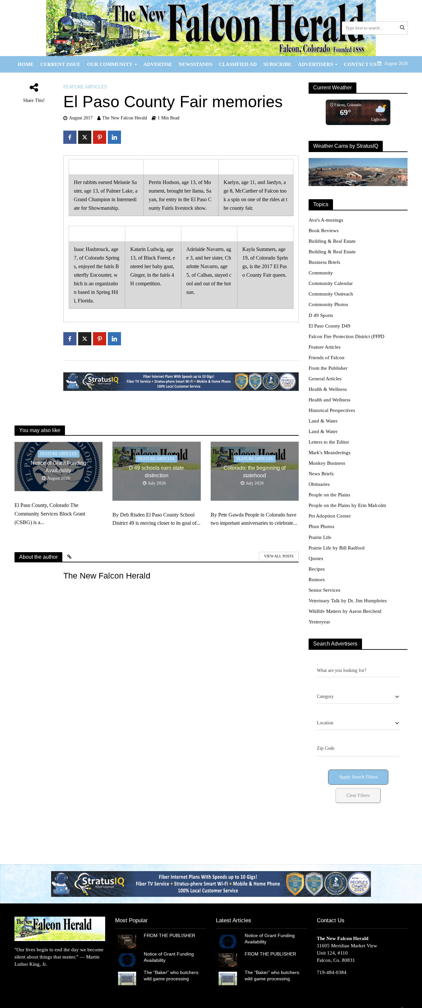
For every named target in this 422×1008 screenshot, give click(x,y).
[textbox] (325, 697)
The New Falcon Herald (124, 117)
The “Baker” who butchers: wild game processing (171, 975)
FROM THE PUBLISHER (171, 935)
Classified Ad (238, 64)
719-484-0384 (332, 972)
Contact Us (360, 64)
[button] (211, 884)
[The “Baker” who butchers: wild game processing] (127, 978)
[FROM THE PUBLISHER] (127, 941)
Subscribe (277, 64)
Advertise (157, 64)
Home (26, 64)
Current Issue (60, 64)
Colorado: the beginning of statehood (255, 471)
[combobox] (358, 697)
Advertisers (315, 64)
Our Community (110, 64)
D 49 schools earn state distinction (156, 471)
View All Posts (278, 556)
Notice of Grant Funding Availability (58, 466)
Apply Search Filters (358, 776)
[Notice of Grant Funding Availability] (127, 959)
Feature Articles (85, 86)
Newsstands (195, 64)
